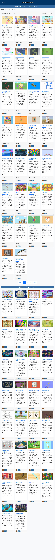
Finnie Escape (5, 390)
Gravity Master (6, 420)
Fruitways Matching (7, 299)
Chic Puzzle (5, 225)
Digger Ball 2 (19, 482)
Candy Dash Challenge (32, 193)
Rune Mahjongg (6, 513)
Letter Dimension (20, 450)
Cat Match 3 (45, 192)
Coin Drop (18, 225)
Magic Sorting (5, 359)
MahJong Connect (6, 329)
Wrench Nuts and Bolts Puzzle (6, 92)
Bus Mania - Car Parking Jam (6, 193)
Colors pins (5, 26)
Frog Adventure (46, 420)
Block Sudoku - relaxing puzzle (46, 92)
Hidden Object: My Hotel (6, 483)
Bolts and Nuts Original (32, 126)
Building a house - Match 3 (33, 158)
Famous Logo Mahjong (5, 451)
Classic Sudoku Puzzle (32, 421)
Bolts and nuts (19, 125)
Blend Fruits (18, 91)
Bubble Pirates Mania (7, 158)
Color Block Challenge (32, 226)
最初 (20, 282)
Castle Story (18, 26)
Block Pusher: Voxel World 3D (34, 92)
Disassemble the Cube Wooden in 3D (34, 330)
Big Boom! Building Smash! (47, 126)
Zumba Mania (45, 57)
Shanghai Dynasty (20, 299)
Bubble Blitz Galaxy (20, 158)
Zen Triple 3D (32, 450)
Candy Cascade (46, 26)
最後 (35, 282)
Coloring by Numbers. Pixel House (19, 260)
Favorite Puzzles (19, 390)
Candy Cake (18, 192)
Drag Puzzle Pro (46, 450)
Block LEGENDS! (20, 57)
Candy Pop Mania (33, 26)
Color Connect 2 (46, 225)
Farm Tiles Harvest (20, 420)
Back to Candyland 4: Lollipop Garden (21, 330)
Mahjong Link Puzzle (34, 390)
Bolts (3, 125)
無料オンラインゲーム (5, 9)
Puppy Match (32, 359)
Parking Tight (45, 390)
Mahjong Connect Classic (33, 300)
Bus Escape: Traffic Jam (46, 158)
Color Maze (5, 258)
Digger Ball (31, 482)
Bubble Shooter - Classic (6, 57)
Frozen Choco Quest (47, 359)
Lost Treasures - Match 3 (46, 483)
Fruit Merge (45, 329)
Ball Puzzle (31, 57)
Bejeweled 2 (45, 299)
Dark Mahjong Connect (19, 514)
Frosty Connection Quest (20, 359)
